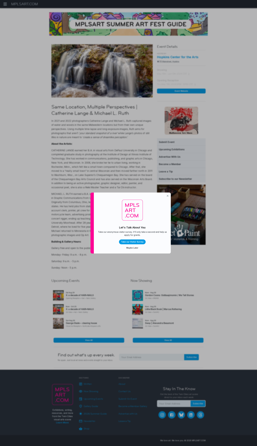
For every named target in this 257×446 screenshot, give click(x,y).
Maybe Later (132, 248)
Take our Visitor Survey (132, 242)
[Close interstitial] (167, 196)
